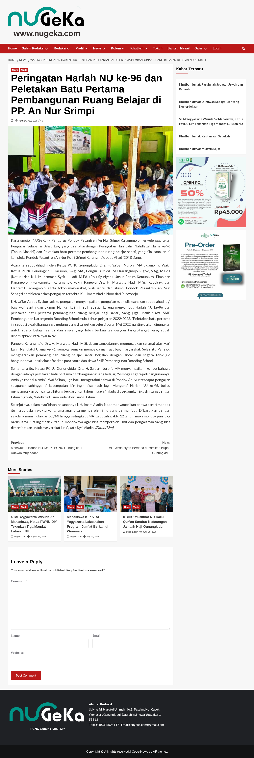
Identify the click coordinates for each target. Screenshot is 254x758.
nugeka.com (20, 536)
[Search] (243, 48)
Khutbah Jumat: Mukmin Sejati (200, 149)
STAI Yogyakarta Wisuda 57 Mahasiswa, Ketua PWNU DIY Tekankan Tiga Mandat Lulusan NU (211, 121)
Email (96, 635)
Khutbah (136, 48)
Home (12, 48)
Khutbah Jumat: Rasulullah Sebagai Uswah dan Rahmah (211, 87)
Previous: (46, 448)
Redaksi (60, 48)
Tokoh (158, 48)
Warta (24, 70)
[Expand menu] (46, 48)
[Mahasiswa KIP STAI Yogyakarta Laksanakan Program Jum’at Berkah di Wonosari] (90, 494)
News (97, 48)
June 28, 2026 (149, 532)
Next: (139, 448)
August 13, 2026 (38, 536)
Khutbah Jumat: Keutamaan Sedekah (204, 136)
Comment (19, 581)
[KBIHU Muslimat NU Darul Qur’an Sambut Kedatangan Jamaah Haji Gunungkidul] (146, 494)
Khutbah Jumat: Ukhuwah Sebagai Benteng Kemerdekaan (209, 104)
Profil (80, 48)
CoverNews (140, 751)
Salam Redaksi (33, 48)
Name (15, 635)
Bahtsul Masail (178, 48)
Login (217, 48)
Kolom (116, 48)
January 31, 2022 (28, 120)
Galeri (198, 48)
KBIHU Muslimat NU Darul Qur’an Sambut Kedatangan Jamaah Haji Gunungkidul (145, 521)
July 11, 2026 (93, 536)
